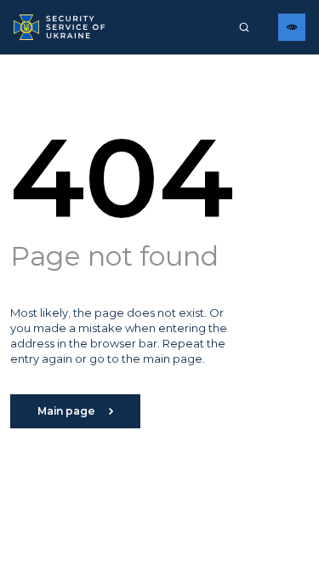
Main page (66, 410)
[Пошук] (244, 27)
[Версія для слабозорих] (291, 27)
